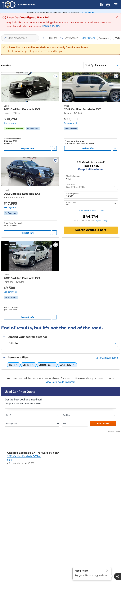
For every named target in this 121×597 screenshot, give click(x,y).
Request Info (27, 148)
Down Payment (72, 193)
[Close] (107, 570)
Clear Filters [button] (88, 38)
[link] (33, 128)
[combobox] (20, 37)
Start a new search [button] (107, 357)
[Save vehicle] (55, 76)
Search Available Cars (90, 230)
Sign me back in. (51, 25)
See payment (10, 123)
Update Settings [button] (102, 221)
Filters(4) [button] (52, 38)
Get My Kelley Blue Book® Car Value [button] (91, 210)
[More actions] (54, 148)
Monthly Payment (73, 176)
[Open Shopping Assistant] (117, 576)
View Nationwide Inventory (60, 382)
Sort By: (89, 65)
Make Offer (88, 148)
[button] (102, 5)
